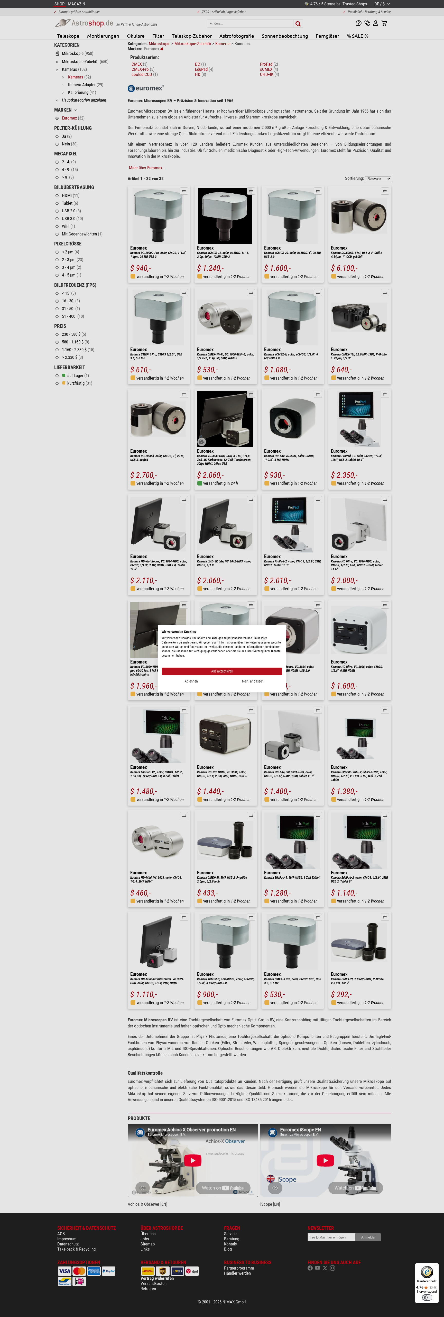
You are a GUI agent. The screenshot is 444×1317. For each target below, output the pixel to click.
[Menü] (436, 1266)
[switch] (427, 1297)
